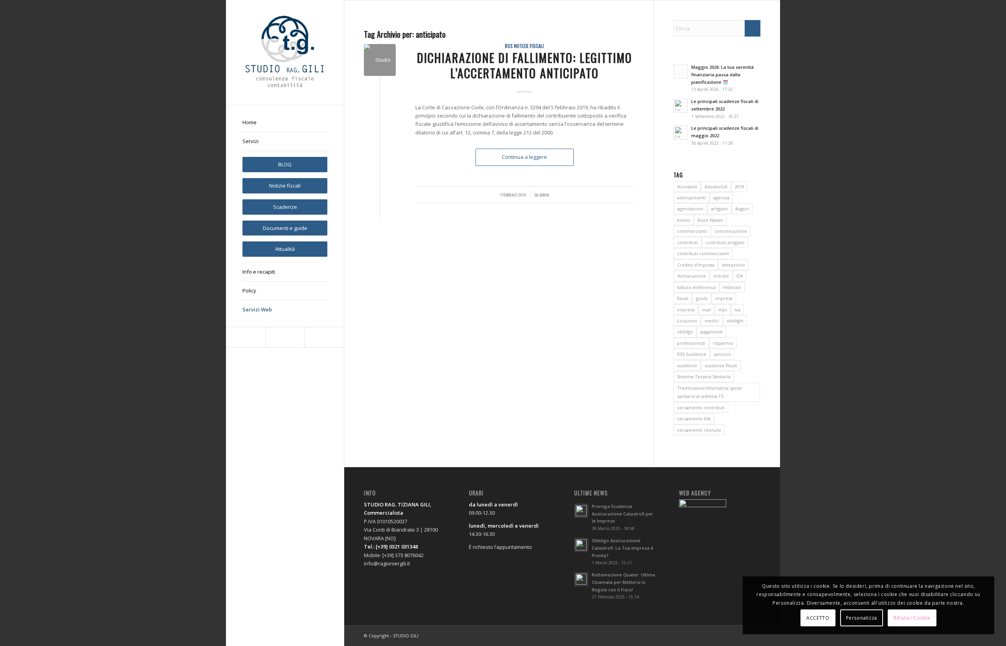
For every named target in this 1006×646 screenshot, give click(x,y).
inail (706, 310)
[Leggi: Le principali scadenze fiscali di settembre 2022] (681, 106)
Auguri (742, 209)
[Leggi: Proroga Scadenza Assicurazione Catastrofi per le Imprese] (581, 511)
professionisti (691, 343)
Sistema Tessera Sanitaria (704, 376)
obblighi (735, 321)
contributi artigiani (724, 242)
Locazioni (687, 321)
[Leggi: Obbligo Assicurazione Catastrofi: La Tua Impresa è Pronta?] (581, 545)
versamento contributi (701, 407)
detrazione (733, 265)
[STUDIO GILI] (285, 52)
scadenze (687, 365)
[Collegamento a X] (285, 337)
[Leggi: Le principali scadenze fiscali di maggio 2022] (681, 132)
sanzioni (722, 354)
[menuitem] (285, 122)
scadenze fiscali (721, 365)
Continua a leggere (524, 156)
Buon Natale (710, 220)
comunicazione (730, 231)
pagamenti (711, 332)
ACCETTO (817, 618)
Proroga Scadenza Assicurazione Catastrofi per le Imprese (622, 513)
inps (722, 310)
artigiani (719, 209)
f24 (739, 276)
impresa (723, 298)
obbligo (685, 332)
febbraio (732, 287)
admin (544, 194)
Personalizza (861, 618)
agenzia (721, 198)
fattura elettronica (696, 287)
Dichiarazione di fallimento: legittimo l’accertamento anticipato (524, 65)
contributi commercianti (703, 253)
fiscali (682, 298)
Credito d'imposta (695, 265)
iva (737, 310)
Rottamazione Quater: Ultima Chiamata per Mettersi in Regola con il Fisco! (623, 582)
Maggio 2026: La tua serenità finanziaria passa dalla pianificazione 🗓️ (722, 74)
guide (702, 298)
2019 (739, 187)
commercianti (692, 231)
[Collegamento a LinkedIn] (324, 337)
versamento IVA (693, 418)
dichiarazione (691, 276)
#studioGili (716, 187)
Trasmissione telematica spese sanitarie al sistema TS (709, 392)
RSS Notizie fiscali (524, 45)
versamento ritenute (699, 430)
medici (712, 321)
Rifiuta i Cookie (912, 618)
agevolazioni (690, 209)
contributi (687, 242)
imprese (686, 310)
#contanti (687, 187)
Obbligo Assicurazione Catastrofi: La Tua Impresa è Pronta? (623, 547)
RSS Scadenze (691, 354)
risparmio (723, 343)
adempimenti (691, 198)
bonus (683, 220)
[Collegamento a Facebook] (245, 337)
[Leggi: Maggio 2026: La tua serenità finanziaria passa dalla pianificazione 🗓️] (681, 71)
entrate (721, 276)
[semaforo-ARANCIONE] (380, 60)
